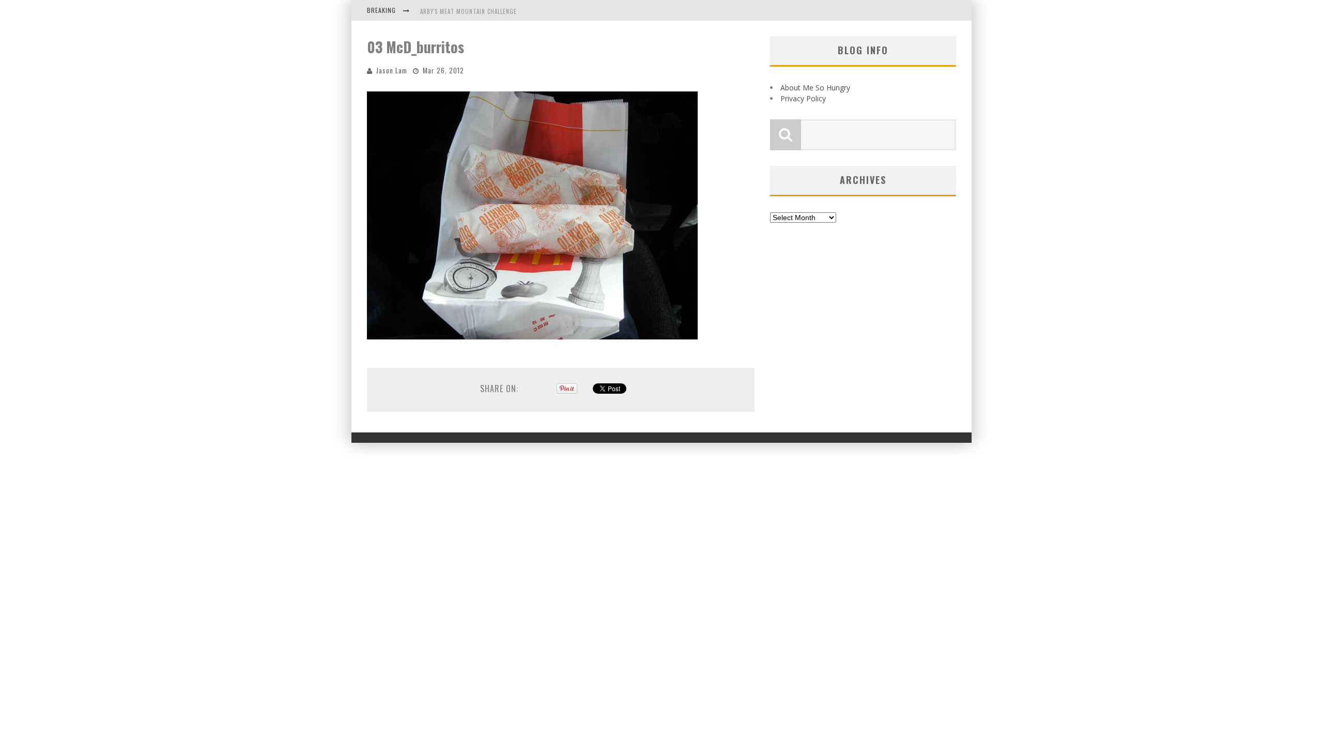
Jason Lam (391, 70)
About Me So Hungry (815, 87)
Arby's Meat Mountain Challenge (468, 11)
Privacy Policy (803, 98)
